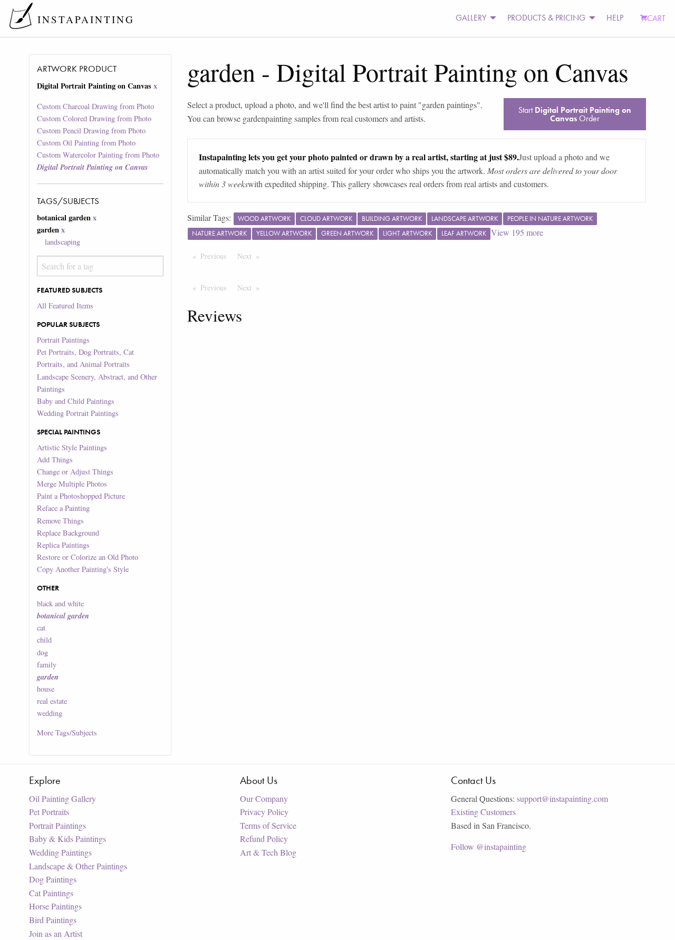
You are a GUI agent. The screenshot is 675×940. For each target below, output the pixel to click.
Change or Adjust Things (75, 472)
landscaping (62, 242)
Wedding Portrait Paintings (78, 413)
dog (42, 652)
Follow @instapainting (488, 846)
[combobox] (100, 266)
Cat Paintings (51, 892)
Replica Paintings (63, 545)
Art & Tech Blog (268, 852)
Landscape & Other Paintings (78, 865)
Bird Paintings (52, 919)
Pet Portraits (49, 811)
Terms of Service (268, 825)
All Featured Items (65, 306)
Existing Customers (483, 811)
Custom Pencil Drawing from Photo (91, 130)
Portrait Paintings (63, 340)
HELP (614, 17)
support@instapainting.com (562, 798)
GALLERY (471, 17)
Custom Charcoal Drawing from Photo (95, 106)
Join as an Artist (55, 933)
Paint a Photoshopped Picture (81, 496)
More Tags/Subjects (67, 733)
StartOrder (574, 114)
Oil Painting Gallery (62, 798)
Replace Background (68, 533)
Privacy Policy (264, 811)
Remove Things (60, 521)
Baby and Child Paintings (75, 401)
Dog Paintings (52, 879)
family (46, 665)
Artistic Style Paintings (72, 447)
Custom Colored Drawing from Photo (94, 118)
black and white (60, 603)
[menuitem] (473, 18)
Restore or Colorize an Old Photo (87, 557)
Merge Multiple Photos (72, 484)
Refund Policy (264, 838)
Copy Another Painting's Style (83, 569)
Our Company (264, 798)
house (45, 689)
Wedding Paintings (60, 852)
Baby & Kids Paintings (67, 838)
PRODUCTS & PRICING (546, 17)
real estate (52, 701)
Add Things (55, 459)
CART (656, 18)
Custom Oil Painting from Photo (86, 143)
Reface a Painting (63, 508)
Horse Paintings (55, 906)
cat (41, 628)
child (44, 640)
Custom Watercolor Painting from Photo (98, 155)
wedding (49, 713)
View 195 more (517, 232)
